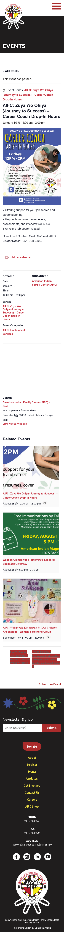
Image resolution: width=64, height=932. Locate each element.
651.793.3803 (32, 820)
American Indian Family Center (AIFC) (44, 282)
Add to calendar (21, 257)
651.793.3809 (32, 832)
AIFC (6, 330)
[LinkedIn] (37, 856)
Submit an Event (50, 684)
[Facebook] (16, 856)
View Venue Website (15, 424)
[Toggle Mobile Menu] (56, 6)
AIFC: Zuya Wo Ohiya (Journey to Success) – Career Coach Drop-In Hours (14, 312)
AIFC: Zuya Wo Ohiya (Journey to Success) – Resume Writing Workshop (20, 657)
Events (32, 771)
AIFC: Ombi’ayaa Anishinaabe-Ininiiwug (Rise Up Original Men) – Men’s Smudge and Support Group (46, 657)
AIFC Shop (32, 806)
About (32, 757)
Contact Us (32, 792)
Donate (32, 746)
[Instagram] (26, 856)
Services (32, 764)
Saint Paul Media (43, 928)
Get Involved (32, 785)
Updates (32, 778)
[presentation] (31, 467)
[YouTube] (47, 856)
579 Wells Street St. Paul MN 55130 (32, 844)
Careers (32, 799)
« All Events (11, 71)
